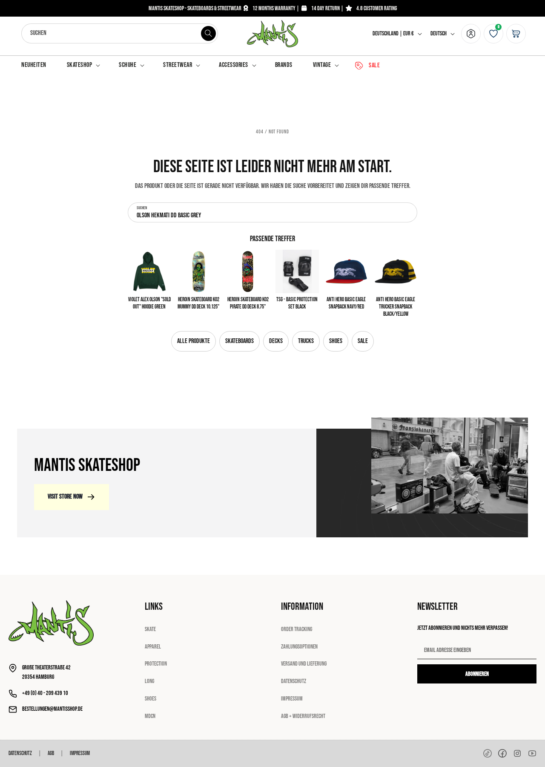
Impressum (292, 698)
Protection (156, 663)
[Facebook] (502, 753)
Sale (363, 341)
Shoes (335, 341)
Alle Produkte (193, 341)
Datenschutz (293, 681)
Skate (150, 629)
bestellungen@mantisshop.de (52, 708)
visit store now (65, 497)
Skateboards (239, 341)
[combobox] (120, 33)
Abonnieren (477, 674)
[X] (517, 753)
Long (149, 681)
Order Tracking (296, 629)
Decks (276, 341)
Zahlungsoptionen (299, 646)
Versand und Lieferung (304, 663)
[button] (83, 65)
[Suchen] (208, 33)
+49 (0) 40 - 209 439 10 (45, 693)
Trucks (306, 341)
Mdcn (150, 716)
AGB (51, 753)
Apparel (153, 646)
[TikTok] (487, 753)
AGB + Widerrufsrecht (303, 716)
